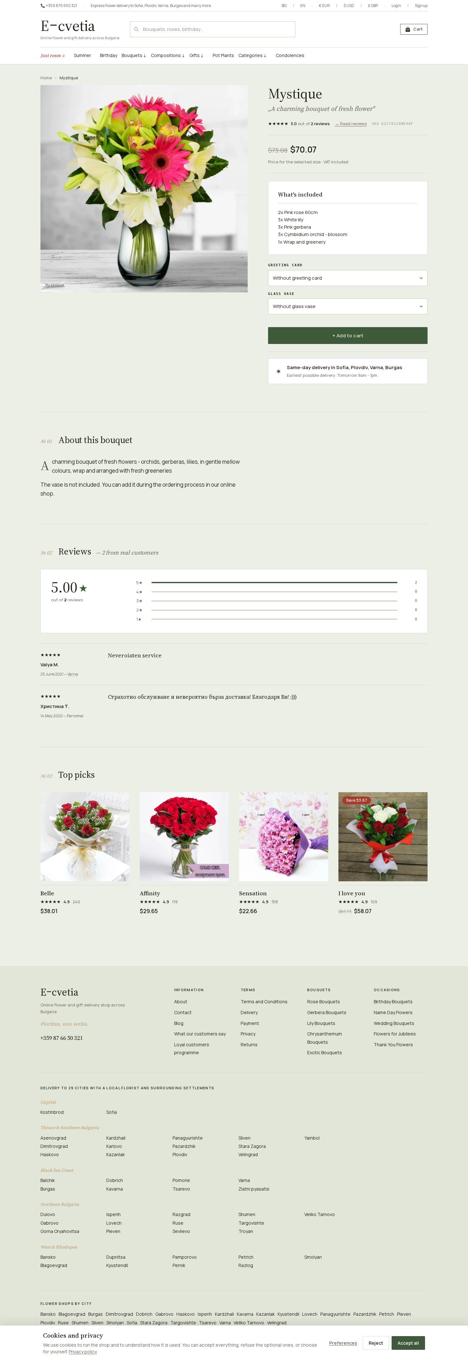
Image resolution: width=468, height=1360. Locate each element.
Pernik (179, 1265)
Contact (183, 1012)
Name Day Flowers (393, 1012)
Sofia (138, 5)
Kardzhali (115, 1138)
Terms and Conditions (264, 1002)
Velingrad (248, 1154)
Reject (376, 1343)
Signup (421, 5)
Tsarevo (181, 1189)
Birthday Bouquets (393, 1002)
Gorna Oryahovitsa (59, 1231)
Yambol (312, 1138)
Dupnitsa (115, 1257)
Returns (249, 1044)
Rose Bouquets (323, 1002)
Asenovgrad (53, 1138)
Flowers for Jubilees (395, 1034)
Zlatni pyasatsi (253, 1189)
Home (46, 78)
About (180, 1002)
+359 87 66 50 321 (61, 1038)
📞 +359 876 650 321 (58, 5)
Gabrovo (49, 1223)
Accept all (408, 1343)
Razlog (245, 1265)
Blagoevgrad (53, 1265)
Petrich (245, 1257)
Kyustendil (117, 1265)
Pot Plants (223, 55)
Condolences (290, 55)
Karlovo (114, 1146)
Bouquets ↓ (134, 55)
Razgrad (181, 1214)
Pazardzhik (184, 1146)
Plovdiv (150, 5)
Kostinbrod (52, 1112)
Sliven (244, 1138)
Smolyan (313, 1257)
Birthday (108, 55)
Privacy (248, 1034)
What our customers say (200, 1034)
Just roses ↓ (52, 55)
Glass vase (281, 294)
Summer (82, 55)
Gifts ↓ (196, 55)
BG (284, 5)
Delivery (249, 1012)
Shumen (246, 1214)
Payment (250, 1023)
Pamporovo (185, 1257)
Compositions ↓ (168, 55)
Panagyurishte (188, 1138)
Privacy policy (83, 1352)
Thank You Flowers (393, 1044)
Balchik (47, 1180)
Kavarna (114, 1189)
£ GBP (373, 5)
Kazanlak (115, 1154)
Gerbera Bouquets (326, 1012)
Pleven (113, 1231)
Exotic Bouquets (324, 1052)
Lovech (114, 1223)
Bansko (48, 1257)
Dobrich (114, 1180)
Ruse (178, 1223)
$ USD (349, 5)
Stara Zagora (252, 1146)
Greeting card (285, 265)
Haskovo (49, 1154)
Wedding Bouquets (394, 1023)
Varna (163, 5)
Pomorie (181, 1180)
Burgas (176, 5)
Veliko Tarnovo (319, 1214)
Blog (178, 1023)
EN (302, 5)
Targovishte (251, 1223)
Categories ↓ (252, 55)
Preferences (343, 1343)
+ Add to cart (348, 335)
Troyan (245, 1231)
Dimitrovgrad (54, 1146)
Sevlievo (181, 1231)
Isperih (113, 1214)
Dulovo (47, 1214)
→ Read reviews (351, 123)
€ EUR (324, 5)
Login (396, 5)
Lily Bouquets (321, 1023)
